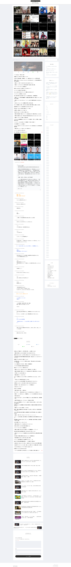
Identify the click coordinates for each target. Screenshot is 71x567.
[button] (37, 72)
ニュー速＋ (16, 338)
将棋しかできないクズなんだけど (50, 70)
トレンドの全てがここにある (52, 270)
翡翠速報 (49, 276)
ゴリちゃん (49, 269)
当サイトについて (56, 564)
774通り (49, 264)
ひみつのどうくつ (50, 268)
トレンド (19, 338)
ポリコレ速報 (50, 271)
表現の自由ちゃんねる (51, 277)
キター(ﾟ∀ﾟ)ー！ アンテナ (52, 286)
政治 (21, 338)
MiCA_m (47, 98)
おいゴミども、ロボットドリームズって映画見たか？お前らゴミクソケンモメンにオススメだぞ (51, 87)
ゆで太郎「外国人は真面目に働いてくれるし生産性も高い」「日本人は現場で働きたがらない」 (51, 83)
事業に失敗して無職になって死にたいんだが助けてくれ (51, 73)
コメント (17, 540)
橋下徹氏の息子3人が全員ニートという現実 (51, 89)
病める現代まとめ (50, 275)
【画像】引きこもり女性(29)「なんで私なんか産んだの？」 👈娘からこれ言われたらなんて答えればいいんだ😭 (51, 93)
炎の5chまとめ (50, 274)
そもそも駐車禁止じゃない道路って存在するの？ (51, 67)
